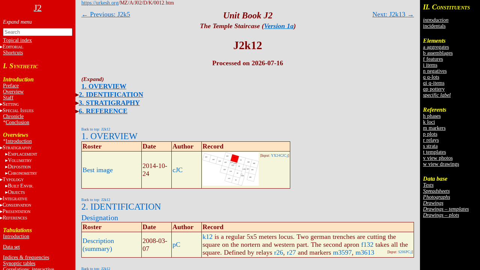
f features (433, 59)
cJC (177, 170)
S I (18, 110)
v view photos (438, 158)
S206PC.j (405, 252)
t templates (434, 152)
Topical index (17, 40)
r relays (431, 140)
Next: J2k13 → (393, 14)
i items (430, 65)
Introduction (19, 141)
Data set (11, 247)
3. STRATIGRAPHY (109, 102)
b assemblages (438, 53)
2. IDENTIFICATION (111, 94)
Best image (97, 170)
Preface (11, 85)
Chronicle (13, 116)
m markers (434, 128)
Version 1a (279, 26)
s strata (430, 146)
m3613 (365, 252)
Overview (13, 91)
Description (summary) (98, 244)
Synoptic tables (19, 263)
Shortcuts (13, 53)
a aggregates (436, 47)
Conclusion (17, 122)
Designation (99, 217)
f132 (367, 244)
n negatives (435, 71)
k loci (429, 122)
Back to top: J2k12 (95, 129)
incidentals (434, 26)
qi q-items (433, 83)
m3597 (342, 252)
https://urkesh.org (99, 3)
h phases (432, 116)
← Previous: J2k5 (105, 14)
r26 (278, 252)
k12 (207, 236)
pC (176, 244)
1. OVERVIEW (103, 86)
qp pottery (434, 89)
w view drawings (441, 164)
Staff (8, 97)
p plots (430, 134)
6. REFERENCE (103, 111)
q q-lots (431, 77)
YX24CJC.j (279, 156)
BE (21, 186)
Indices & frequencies (26, 257)
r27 (291, 252)
